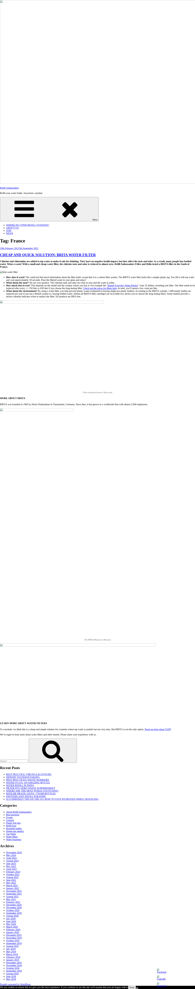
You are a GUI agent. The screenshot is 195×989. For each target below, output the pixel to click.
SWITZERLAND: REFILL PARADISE (26, 796)
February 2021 (13, 902)
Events (9, 817)
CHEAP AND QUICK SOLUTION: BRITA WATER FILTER (48, 255)
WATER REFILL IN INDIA (20, 785)
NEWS (9, 233)
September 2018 (14, 971)
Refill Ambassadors (9, 188)
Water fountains (13, 839)
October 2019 (12, 940)
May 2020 (11, 924)
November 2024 (14, 852)
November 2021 (14, 891)
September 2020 (14, 913)
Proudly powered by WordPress (15, 984)
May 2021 (11, 899)
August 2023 (12, 860)
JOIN (8, 230)
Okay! (132, 987)
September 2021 (14, 893)
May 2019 (11, 951)
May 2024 (11, 855)
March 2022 (12, 885)
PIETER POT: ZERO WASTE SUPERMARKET (30, 788)
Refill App (11, 825)
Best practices (12, 814)
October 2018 (12, 968)
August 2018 (12, 973)
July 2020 (11, 918)
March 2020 (12, 927)
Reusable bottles (14, 828)
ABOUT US (12, 228)
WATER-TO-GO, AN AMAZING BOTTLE (28, 782)
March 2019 (12, 954)
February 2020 (13, 929)
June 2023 (11, 863)
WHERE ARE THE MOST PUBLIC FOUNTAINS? (32, 791)
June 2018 (11, 976)
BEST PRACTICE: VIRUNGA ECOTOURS (28, 774)
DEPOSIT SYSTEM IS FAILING (23, 777)
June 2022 (11, 880)
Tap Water (11, 834)
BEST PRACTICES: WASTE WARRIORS (27, 780)
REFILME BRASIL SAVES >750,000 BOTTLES (31, 793)
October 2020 (12, 910)
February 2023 (13, 871)
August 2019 (12, 946)
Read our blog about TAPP (158, 729)
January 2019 (12, 960)
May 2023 (11, 866)
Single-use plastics (15, 831)
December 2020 (13, 904)
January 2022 (12, 888)
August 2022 (12, 877)
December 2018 (13, 962)
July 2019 (11, 949)
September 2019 (14, 943)
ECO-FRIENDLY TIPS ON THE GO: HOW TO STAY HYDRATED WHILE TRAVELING (52, 799)
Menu (95, 220)
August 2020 (12, 916)
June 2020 (11, 921)
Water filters (12, 836)
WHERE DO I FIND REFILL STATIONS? (27, 225)
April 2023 (11, 869)
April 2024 (11, 858)
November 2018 (14, 965)
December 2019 (13, 935)
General (10, 820)
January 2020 (12, 932)
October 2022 (12, 874)
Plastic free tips (13, 823)
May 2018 (11, 979)
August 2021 (12, 896)
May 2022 (11, 882)
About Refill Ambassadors (19, 812)
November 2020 (14, 907)
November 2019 (14, 938)
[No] (137, 988)
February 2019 (13, 957)
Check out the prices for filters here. (100, 288)
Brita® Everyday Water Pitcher (123, 285)
